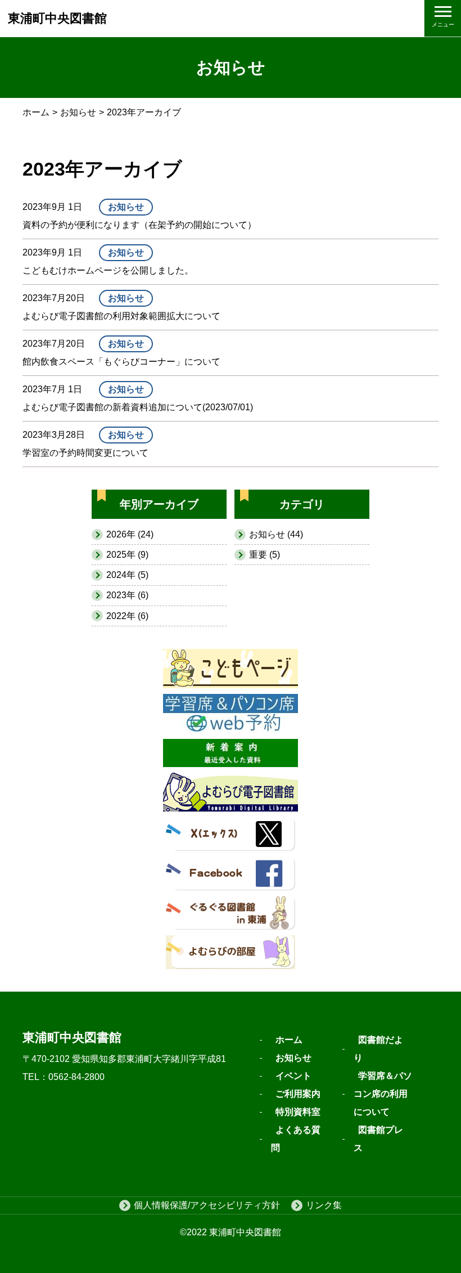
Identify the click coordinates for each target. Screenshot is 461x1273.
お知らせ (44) (276, 534)
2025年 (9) (127, 554)
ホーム (35, 112)
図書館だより (378, 1049)
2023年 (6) (127, 595)
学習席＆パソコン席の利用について (383, 1094)
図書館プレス (378, 1139)
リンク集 (324, 1205)
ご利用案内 (297, 1094)
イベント (293, 1076)
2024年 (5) (127, 575)
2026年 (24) (129, 534)
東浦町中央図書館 (57, 18)
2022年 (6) (127, 616)
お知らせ (78, 112)
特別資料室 (297, 1112)
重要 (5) (264, 554)
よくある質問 (295, 1139)
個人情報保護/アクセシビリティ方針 (207, 1205)
